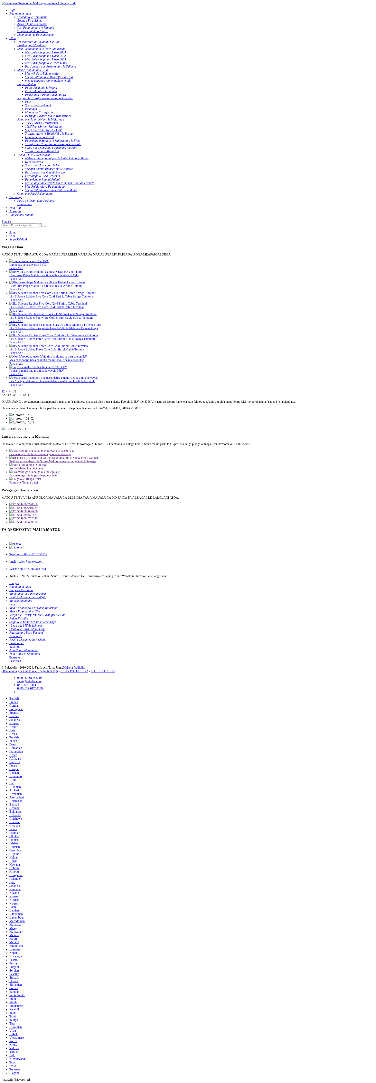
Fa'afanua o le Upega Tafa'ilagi (38, 671)
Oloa (12, 235)
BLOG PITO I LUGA (74, 671)
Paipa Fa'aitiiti (18, 239)
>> (10, 391)
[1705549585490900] (191, 522)
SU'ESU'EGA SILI (103, 671)
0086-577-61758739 (30, 688)
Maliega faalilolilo (74, 667)
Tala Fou (14, 646)
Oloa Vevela (9, 671)
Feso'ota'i (15, 660)
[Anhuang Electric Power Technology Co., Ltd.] (39, 3)
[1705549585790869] (191, 504)
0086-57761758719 (28, 554)
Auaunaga (15, 636)
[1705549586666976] (191, 511)
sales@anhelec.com (26, 561)
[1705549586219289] (191, 508)
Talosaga (14, 657)
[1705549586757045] (191, 518)
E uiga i (14, 583)
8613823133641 (27, 568)
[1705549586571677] (191, 515)
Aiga (12, 232)
